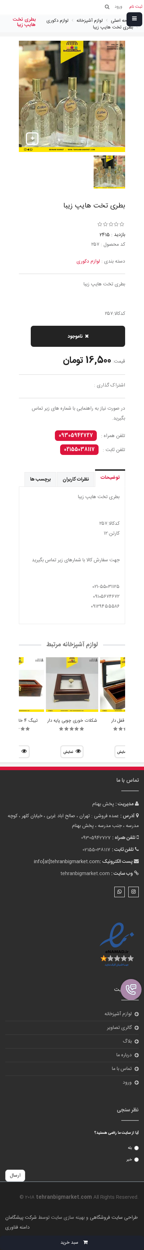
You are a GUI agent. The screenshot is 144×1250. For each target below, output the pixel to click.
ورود (127, 1082)
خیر (129, 1160)
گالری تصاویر (119, 1028)
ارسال (15, 1175)
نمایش (68, 752)
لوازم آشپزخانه (118, 1014)
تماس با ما (122, 1069)
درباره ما (124, 1055)
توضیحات (110, 478)
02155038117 (79, 449)
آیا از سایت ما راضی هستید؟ (116, 1133)
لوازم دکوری (88, 261)
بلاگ (127, 1041)
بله (130, 1148)
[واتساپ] (119, 892)
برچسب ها (40, 479)
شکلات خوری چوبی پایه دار (72, 721)
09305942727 (76, 435)
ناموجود (74, 336)
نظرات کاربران (76, 479)
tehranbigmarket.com (85, 873)
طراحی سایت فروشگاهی (113, 1217)
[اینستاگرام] (133, 892)
